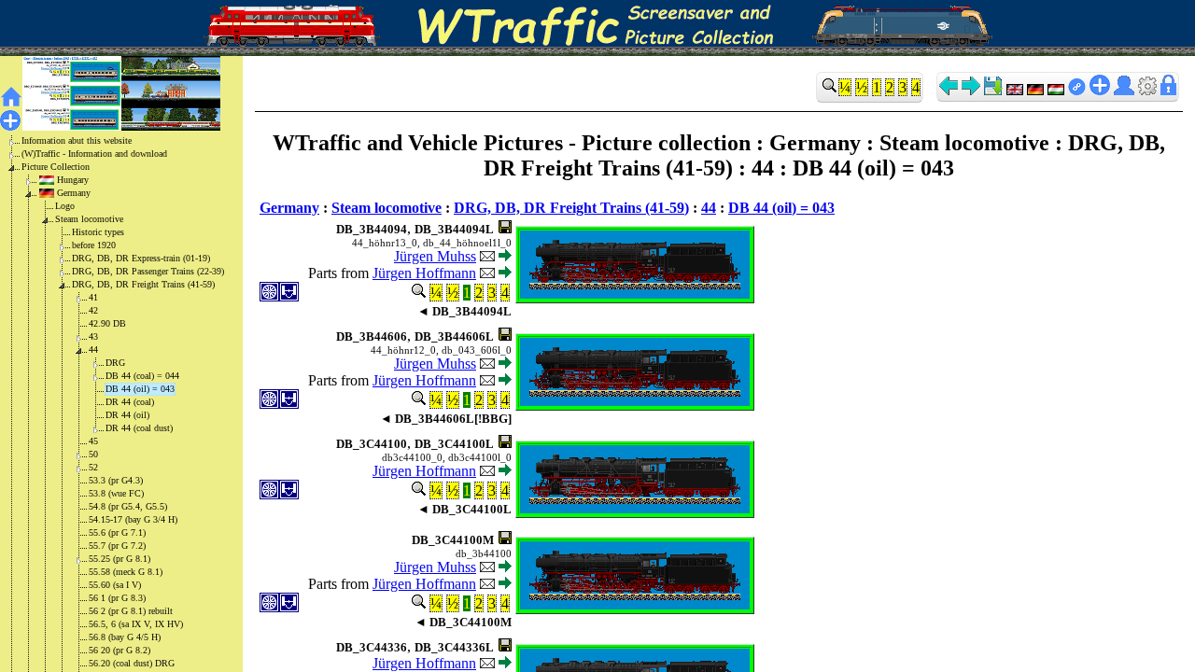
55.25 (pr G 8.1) (119, 558)
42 (93, 310)
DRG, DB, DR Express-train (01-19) (141, 258)
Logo (65, 206)
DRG (115, 362)
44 (93, 349)
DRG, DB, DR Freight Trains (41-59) (143, 284)
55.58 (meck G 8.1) (125, 572)
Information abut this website (76, 140)
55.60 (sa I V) (115, 585)
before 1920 (94, 245)
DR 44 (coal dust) (139, 428)
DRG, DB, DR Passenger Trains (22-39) (148, 271)
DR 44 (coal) (129, 402)
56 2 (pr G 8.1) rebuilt (131, 611)
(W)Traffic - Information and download (94, 153)
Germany (74, 193)
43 (93, 336)
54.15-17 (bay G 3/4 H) (133, 519)
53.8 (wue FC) (116, 493)
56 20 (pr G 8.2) (119, 650)
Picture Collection (55, 166)
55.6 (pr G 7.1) (117, 532)
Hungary (73, 180)
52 (93, 467)
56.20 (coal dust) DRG (132, 663)
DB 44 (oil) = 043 (140, 389)
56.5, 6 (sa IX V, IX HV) (136, 624)
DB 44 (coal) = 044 (142, 376)
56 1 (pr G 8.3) (117, 598)
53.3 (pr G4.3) (116, 480)
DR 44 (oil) (127, 415)
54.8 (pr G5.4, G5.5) (128, 506)
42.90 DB (107, 323)
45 (93, 441)
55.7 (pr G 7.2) (117, 545)
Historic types (98, 232)
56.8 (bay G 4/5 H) (125, 637)
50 (93, 454)
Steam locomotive (89, 219)
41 (93, 297)
